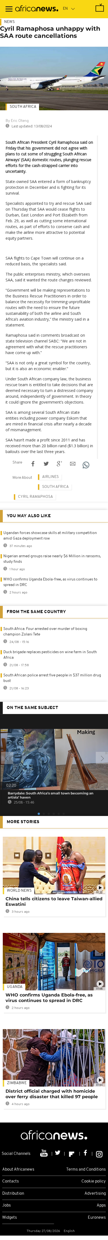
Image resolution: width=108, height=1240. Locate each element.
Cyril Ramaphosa (35, 497)
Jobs (6, 1206)
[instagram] (99, 1154)
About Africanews (18, 1170)
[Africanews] (36, 9)
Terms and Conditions (86, 1170)
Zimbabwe (17, 1083)
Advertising (95, 1194)
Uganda (14, 987)
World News (19, 891)
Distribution (13, 1194)
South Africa (23, 107)
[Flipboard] (72, 1154)
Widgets (9, 1218)
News (9, 22)
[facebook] (86, 1154)
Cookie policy (93, 1181)
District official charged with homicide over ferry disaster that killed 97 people (52, 1094)
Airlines (50, 477)
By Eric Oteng (17, 121)
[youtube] (44, 1154)
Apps (101, 1206)
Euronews (97, 1218)
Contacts (10, 1181)
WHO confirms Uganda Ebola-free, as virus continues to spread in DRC (49, 997)
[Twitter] (58, 1154)
